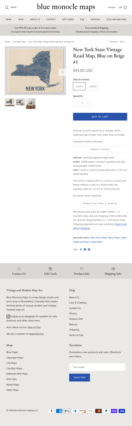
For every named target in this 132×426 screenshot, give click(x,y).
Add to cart (100, 116)
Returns (73, 324)
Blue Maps (114, 237)
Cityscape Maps (14, 357)
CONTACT (51, 19)
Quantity (78, 96)
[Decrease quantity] (76, 102)
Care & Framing (77, 302)
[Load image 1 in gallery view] (35, 70)
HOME (9, 19)
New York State (98, 237)
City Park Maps (14, 368)
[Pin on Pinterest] (89, 249)
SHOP (21, 19)
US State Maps (19, 41)
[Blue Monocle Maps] (66, 7)
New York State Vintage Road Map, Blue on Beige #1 (51, 41)
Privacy (73, 313)
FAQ (82, 19)
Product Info (76, 318)
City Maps (11, 362)
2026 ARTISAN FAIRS (116, 19)
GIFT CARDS (68, 19)
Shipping (74, 329)
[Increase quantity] (89, 102)
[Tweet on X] (81, 249)
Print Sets (11, 379)
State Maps (96, 241)
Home (7, 41)
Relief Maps (12, 384)
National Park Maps (17, 373)
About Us (74, 297)
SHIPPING (95, 19)
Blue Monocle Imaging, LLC (26, 410)
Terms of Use (76, 335)
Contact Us (75, 308)
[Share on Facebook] (85, 249)
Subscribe (79, 377)
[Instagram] (8, 316)
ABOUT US (35, 19)
